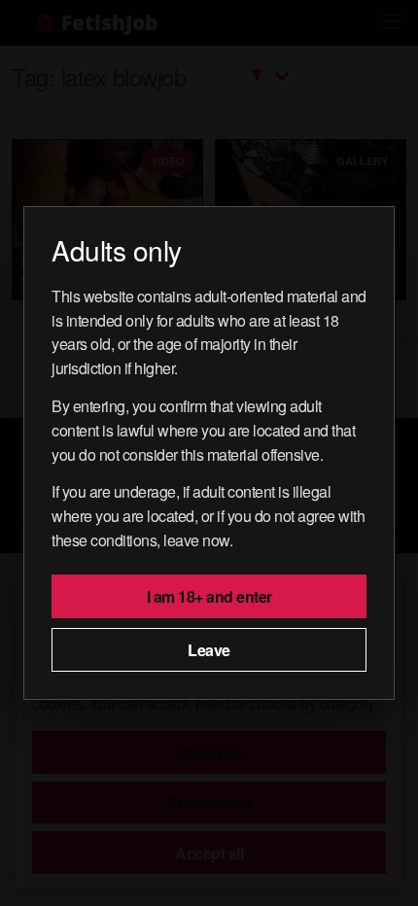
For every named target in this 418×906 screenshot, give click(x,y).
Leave (209, 650)
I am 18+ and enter (209, 596)
